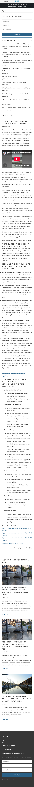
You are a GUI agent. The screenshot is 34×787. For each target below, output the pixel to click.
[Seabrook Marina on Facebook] (3, 741)
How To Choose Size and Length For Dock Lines (16, 107)
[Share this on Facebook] (23, 548)
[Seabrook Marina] (17, 1)
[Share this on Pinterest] (26, 548)
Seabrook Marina (10, 779)
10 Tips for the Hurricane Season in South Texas (16, 88)
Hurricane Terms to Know (9, 76)
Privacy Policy (8, 750)
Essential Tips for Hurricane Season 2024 (14, 82)
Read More (5, 614)
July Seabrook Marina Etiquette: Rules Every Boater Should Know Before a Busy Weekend (16, 698)
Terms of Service (8, 745)
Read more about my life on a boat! (12, 544)
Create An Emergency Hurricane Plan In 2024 (15, 94)
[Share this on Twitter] (19, 548)
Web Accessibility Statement (13, 754)
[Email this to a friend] (30, 548)
